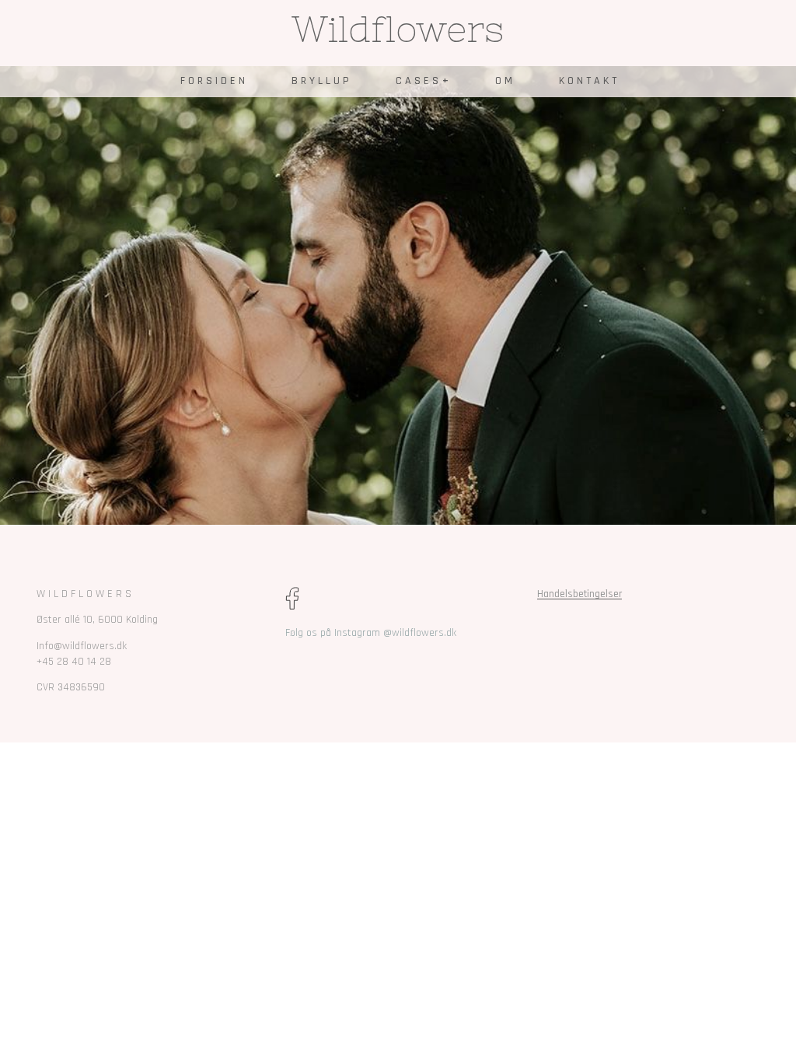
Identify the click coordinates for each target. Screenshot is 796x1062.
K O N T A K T (587, 81)
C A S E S (417, 81)
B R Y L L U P (320, 81)
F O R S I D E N (212, 81)
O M (503, 81)
